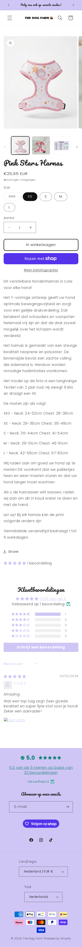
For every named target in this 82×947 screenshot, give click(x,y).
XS (30, 196)
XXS (14, 197)
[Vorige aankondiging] (9, 5)
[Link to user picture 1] (15, 728)
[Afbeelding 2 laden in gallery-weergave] (41, 145)
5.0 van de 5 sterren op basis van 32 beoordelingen (41, 770)
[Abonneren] (67, 806)
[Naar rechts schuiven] (77, 147)
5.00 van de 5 (53, 598)
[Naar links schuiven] (5, 147)
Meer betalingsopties (41, 270)
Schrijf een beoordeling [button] (41, 647)
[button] (9, 18)
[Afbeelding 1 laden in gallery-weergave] (20, 145)
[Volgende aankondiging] (73, 5)
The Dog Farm (33, 938)
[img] (15, 676)
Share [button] (13, 551)
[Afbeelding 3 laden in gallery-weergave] (61, 145)
